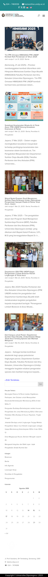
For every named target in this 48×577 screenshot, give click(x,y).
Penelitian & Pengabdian (13, 474)
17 (6, 516)
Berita (27, 59)
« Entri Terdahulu (12, 380)
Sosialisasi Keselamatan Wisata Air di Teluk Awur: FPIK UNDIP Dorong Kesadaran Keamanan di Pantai (22, 127)
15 (34, 510)
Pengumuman (10, 478)
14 (28, 510)
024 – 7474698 (13, 565)
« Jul (6, 533)
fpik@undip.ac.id (13, 562)
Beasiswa (8, 457)
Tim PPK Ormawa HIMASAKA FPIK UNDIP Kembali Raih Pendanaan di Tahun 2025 (22, 56)
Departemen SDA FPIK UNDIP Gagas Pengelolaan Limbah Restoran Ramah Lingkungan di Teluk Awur (20, 274)
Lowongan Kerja (10, 470)
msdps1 (11, 59)
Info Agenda (9, 466)
